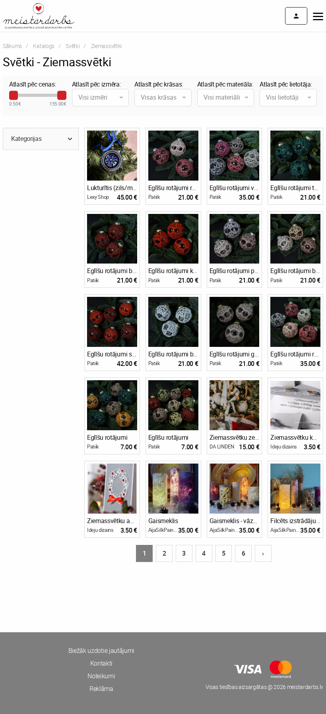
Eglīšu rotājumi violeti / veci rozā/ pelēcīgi (235, 187)
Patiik (154, 196)
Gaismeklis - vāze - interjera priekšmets (235, 520)
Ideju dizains (283, 446)
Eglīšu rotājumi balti (173, 354)
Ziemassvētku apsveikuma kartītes (112, 520)
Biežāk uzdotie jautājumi (101, 650)
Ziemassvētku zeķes (235, 437)
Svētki (73, 46)
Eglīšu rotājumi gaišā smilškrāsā (235, 354)
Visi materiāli (222, 97)
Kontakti (101, 663)
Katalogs (43, 46)
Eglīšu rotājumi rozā (173, 187)
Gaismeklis (163, 520)
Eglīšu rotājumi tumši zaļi (295, 187)
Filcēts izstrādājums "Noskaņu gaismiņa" (295, 520)
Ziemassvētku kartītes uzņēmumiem (295, 437)
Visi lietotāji (282, 97)
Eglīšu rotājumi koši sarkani (173, 270)
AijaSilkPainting (163, 529)
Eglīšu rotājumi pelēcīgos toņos (235, 270)
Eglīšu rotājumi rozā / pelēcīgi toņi (295, 354)
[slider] (13, 95)
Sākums (12, 46)
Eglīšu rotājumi (107, 437)
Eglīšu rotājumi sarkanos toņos (112, 354)
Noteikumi (101, 676)
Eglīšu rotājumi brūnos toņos (295, 270)
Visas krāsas (159, 97)
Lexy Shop (98, 196)
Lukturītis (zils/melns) (112, 187)
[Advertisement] (81, 592)
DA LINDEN (222, 446)
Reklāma (101, 688)
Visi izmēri (92, 97)
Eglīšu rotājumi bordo (112, 270)
